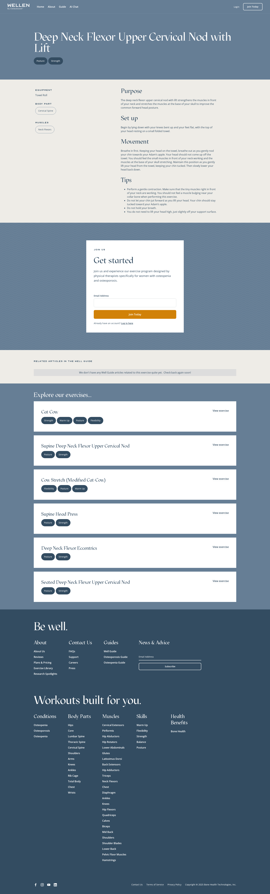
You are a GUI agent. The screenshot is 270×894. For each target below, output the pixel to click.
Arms (71, 759)
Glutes (106, 753)
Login (236, 6)
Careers (73, 662)
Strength (142, 736)
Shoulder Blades (112, 843)
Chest (71, 787)
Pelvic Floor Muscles (114, 854)
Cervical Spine (76, 747)
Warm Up (142, 725)
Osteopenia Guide (114, 662)
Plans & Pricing (42, 662)
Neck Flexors (110, 781)
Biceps (106, 826)
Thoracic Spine (76, 742)
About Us (39, 651)
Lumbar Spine (76, 736)
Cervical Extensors (113, 725)
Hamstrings (109, 860)
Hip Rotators (109, 742)
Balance (141, 742)
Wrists (71, 792)
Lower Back (109, 849)
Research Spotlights (45, 674)
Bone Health (178, 731)
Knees (71, 764)
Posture (141, 747)
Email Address (101, 295)
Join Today (252, 6)
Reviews (38, 657)
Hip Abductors (110, 736)
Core (71, 730)
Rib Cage (73, 775)
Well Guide (110, 651)
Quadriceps (109, 815)
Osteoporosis (42, 730)
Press (72, 668)
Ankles (72, 770)
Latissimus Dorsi (112, 759)
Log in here (127, 323)
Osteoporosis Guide (116, 657)
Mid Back (107, 832)
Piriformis (108, 730)
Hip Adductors (110, 770)
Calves (106, 820)
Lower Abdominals (113, 747)
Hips (70, 725)
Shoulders (74, 753)
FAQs (72, 651)
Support (73, 657)
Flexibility (142, 730)
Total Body (74, 781)
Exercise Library (43, 668)
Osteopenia (41, 725)
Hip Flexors (109, 809)
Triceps (106, 775)
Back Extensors (111, 764)
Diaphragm (108, 792)
